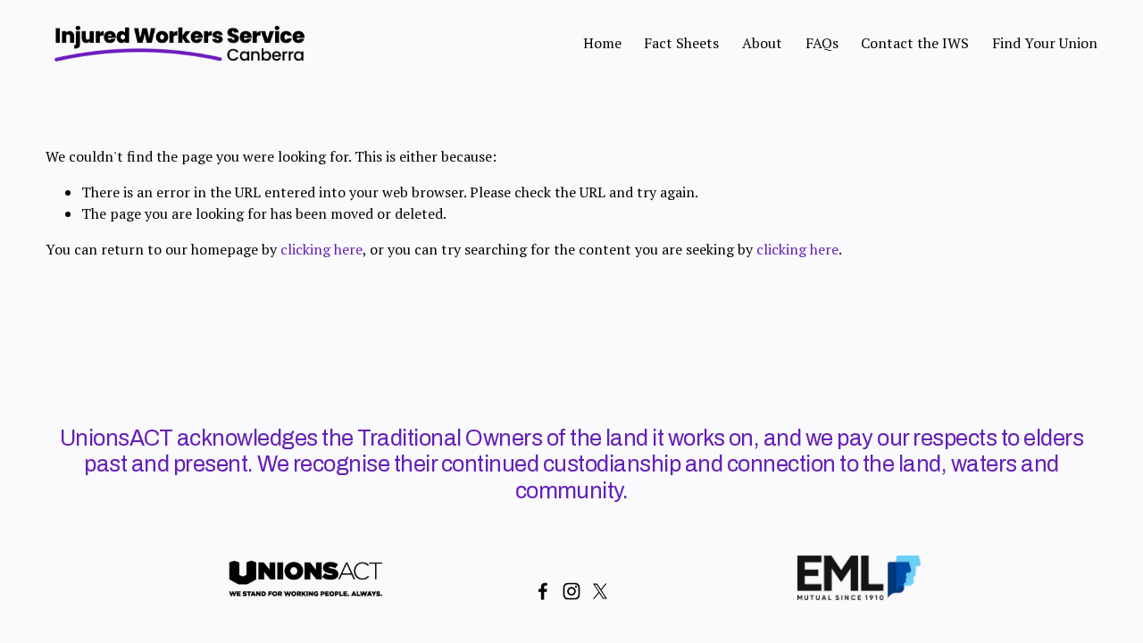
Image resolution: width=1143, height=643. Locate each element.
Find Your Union (1044, 43)
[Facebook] (543, 591)
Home (602, 43)
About (762, 43)
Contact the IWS (915, 43)
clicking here (321, 249)
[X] (600, 591)
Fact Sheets (681, 43)
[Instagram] (571, 591)
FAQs (821, 43)
